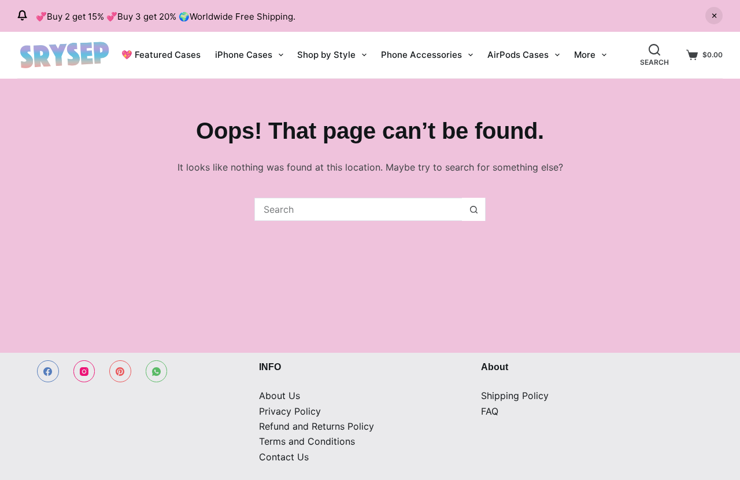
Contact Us (284, 457)
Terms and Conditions (307, 441)
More (584, 54)
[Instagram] (84, 371)
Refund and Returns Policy (316, 426)
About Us (279, 395)
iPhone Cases (243, 54)
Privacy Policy (290, 411)
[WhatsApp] (157, 371)
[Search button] (473, 209)
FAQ (489, 411)
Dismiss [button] (714, 15)
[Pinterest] (120, 371)
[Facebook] (48, 371)
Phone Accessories (421, 54)
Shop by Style (326, 54)
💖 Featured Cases (161, 54)
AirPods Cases (518, 54)
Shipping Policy (515, 395)
